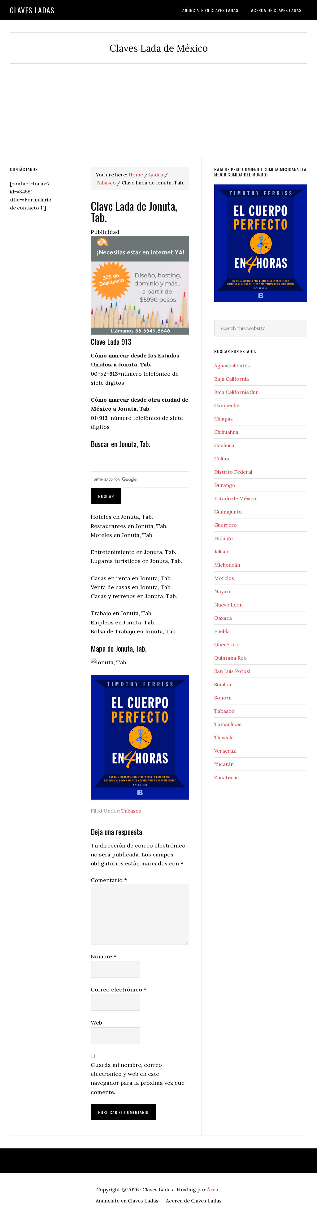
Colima (222, 458)
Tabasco (131, 811)
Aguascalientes (232, 365)
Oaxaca (223, 618)
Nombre (103, 956)
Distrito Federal (233, 472)
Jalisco (222, 551)
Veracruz (225, 751)
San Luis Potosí (232, 671)
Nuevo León (228, 605)
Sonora (223, 698)
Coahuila (224, 445)
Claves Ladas (32, 9)
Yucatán (224, 764)
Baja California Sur (236, 392)
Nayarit (223, 591)
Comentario (109, 880)
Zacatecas (226, 777)
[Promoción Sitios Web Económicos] (140, 332)
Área (212, 1189)
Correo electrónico (118, 989)
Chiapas (223, 419)
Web (96, 1022)
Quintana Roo (230, 658)
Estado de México (235, 498)
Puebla (222, 631)
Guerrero (225, 525)
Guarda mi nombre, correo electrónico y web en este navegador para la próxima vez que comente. (138, 1078)
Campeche (226, 405)
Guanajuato (228, 512)
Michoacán (227, 565)
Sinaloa (222, 684)
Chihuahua (226, 432)
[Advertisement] (158, 110)
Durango (224, 485)
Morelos (224, 578)
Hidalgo (223, 538)
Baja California (231, 379)
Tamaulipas (227, 724)
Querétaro (227, 644)
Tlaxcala (224, 737)
